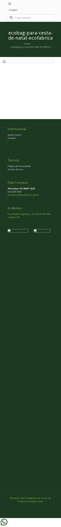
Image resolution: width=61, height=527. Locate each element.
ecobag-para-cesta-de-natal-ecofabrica (30, 46)
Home (27, 43)
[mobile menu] (56, 7)
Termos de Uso (15, 169)
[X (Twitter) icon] (30, 506)
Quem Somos (15, 134)
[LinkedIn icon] (34, 506)
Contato (12, 138)
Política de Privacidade (19, 166)
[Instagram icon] (37, 506)
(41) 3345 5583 (15, 191)
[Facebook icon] (27, 506)
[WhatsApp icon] (23, 506)
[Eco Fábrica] (13, 7)
